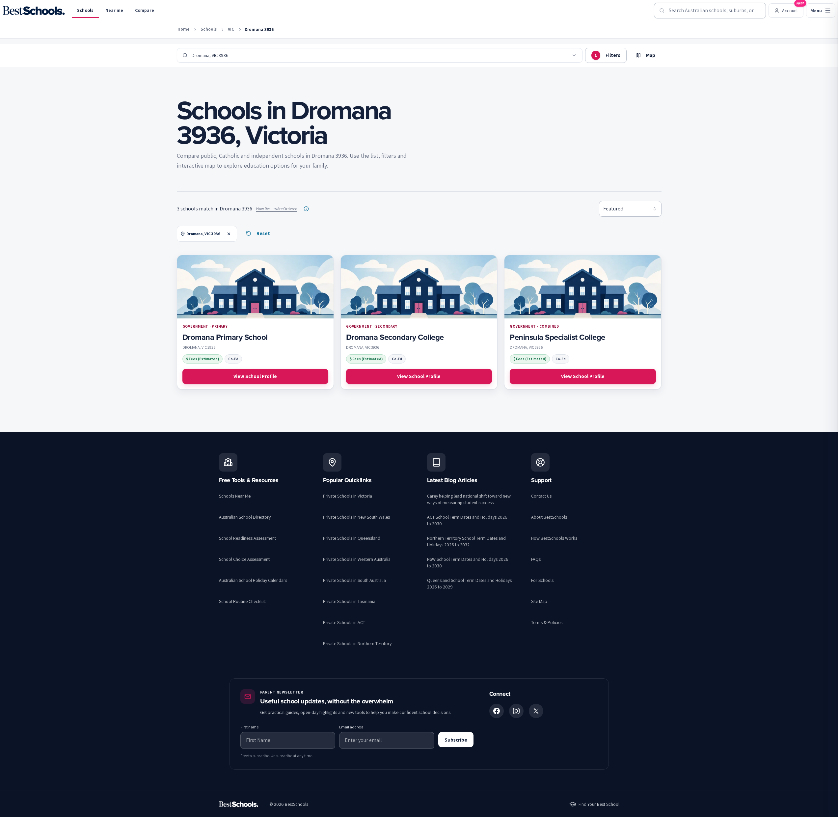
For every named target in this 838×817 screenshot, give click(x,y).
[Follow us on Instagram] (516, 711)
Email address (351, 726)
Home (183, 29)
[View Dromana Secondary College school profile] (419, 322)
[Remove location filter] (229, 234)
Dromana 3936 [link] (259, 29)
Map (650, 55)
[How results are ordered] (306, 208)
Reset (263, 233)
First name (249, 726)
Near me (114, 10)
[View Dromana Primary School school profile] (255, 322)
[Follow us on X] (536, 711)
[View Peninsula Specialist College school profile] (582, 322)
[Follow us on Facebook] (496, 711)
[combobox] (710, 10)
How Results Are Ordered (276, 208)
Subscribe (456, 740)
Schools (85, 10)
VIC (231, 29)
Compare (144, 10)
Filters (607, 55)
